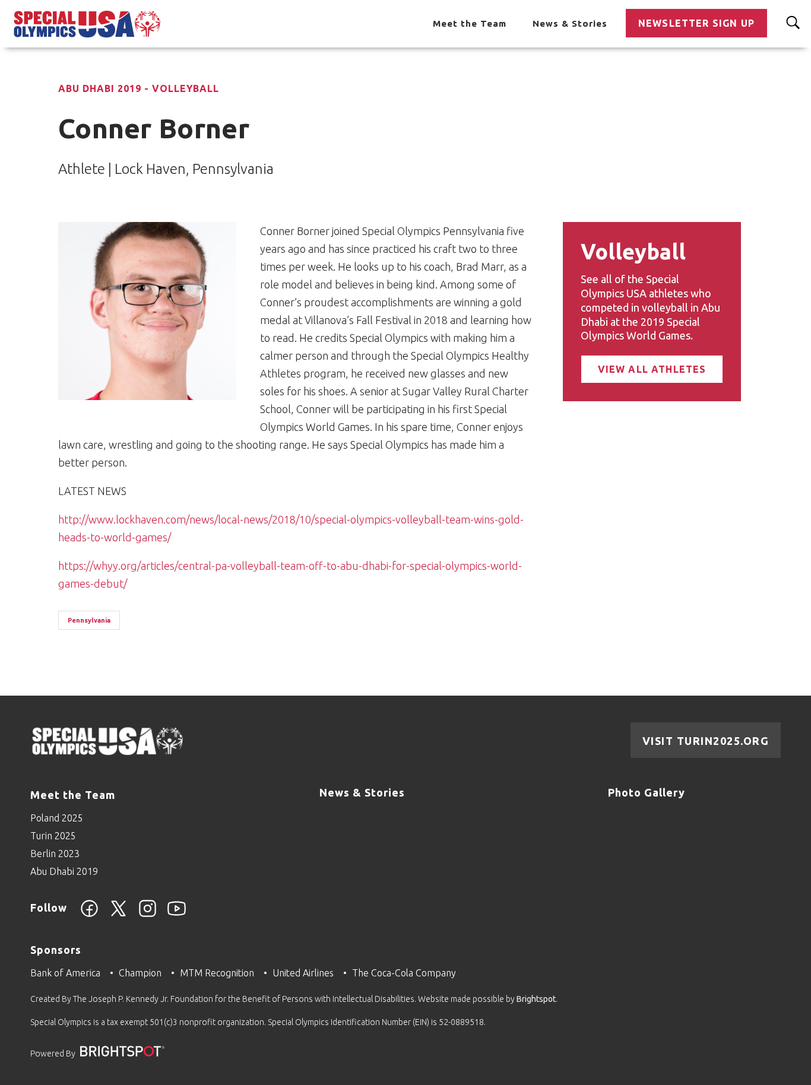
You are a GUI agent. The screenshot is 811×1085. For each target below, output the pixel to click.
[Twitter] (118, 915)
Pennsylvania (89, 620)
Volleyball (633, 251)
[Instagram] (147, 915)
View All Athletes (652, 369)
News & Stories (570, 23)
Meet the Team (469, 23)
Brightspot (536, 999)
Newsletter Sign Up (696, 23)
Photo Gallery (646, 792)
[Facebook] (89, 915)
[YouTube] (176, 915)
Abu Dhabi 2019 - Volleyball (138, 88)
